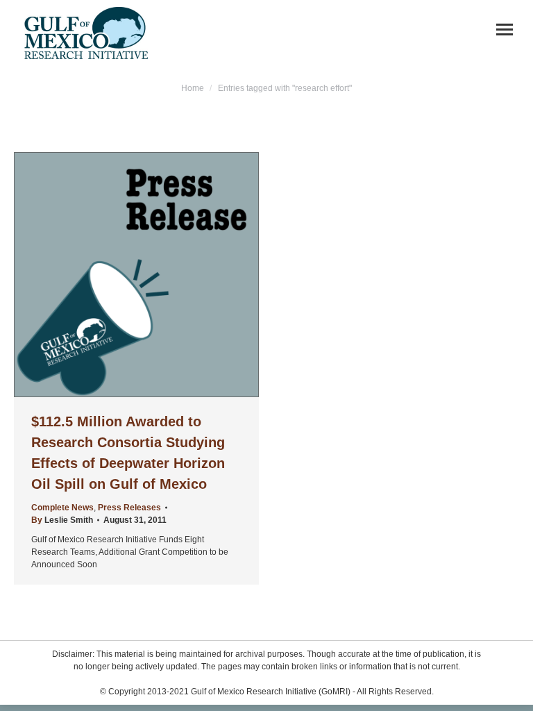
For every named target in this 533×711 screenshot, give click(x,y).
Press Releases (129, 507)
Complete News (62, 507)
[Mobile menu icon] (504, 29)
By (62, 520)
